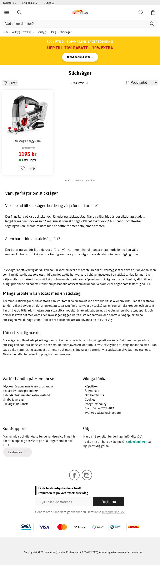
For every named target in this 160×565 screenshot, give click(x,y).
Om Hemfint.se (94, 395)
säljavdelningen (136, 442)
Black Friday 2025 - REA (100, 408)
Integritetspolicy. (113, 512)
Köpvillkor (91, 386)
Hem (5, 32)
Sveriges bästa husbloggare (103, 413)
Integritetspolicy (95, 404)
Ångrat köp (92, 391)
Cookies (90, 399)
